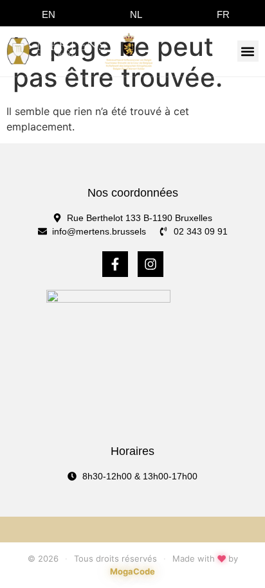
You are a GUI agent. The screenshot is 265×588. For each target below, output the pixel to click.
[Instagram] (150, 264)
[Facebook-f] (115, 264)
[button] (248, 51)
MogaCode (132, 571)
